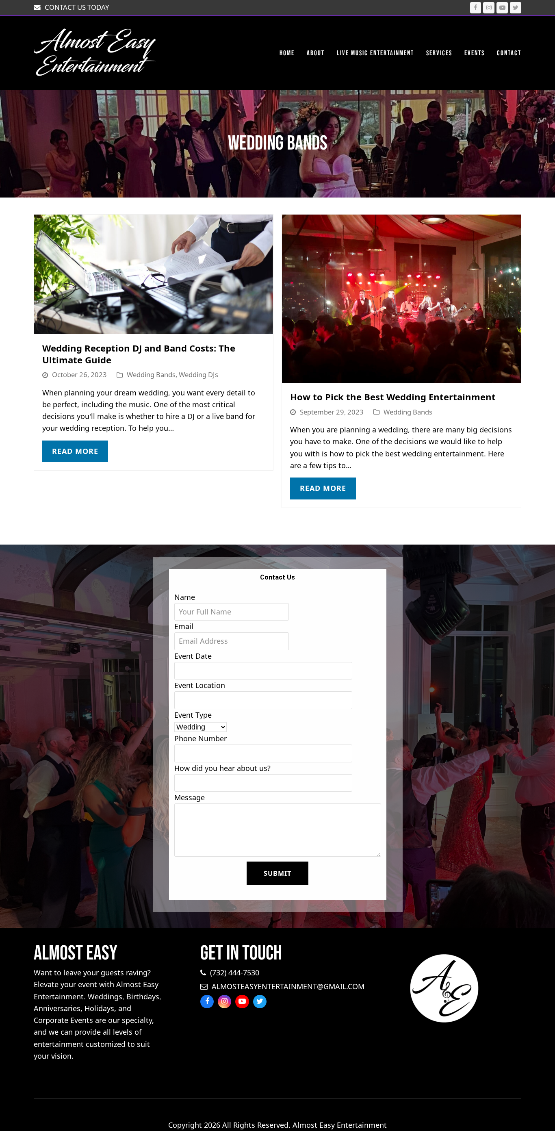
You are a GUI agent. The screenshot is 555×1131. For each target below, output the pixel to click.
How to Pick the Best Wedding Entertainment (393, 397)
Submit (277, 873)
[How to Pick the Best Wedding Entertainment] (401, 298)
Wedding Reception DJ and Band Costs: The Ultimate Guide (138, 354)
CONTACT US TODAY (77, 7)
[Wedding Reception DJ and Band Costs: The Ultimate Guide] (153, 273)
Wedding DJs (198, 374)
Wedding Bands (151, 374)
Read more (75, 451)
